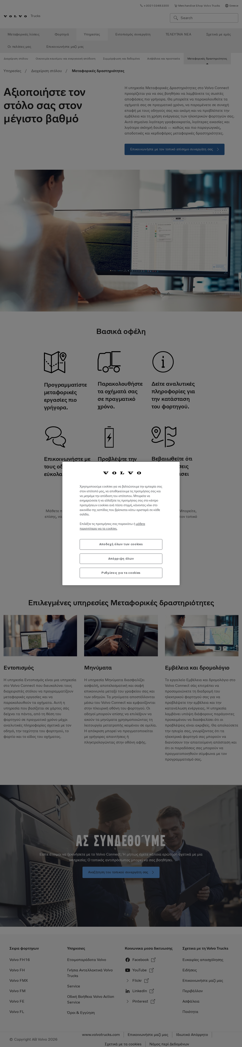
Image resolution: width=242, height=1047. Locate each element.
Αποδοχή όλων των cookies (121, 544)
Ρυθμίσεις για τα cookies (121, 573)
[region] (121, 523)
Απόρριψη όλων (121, 558)
